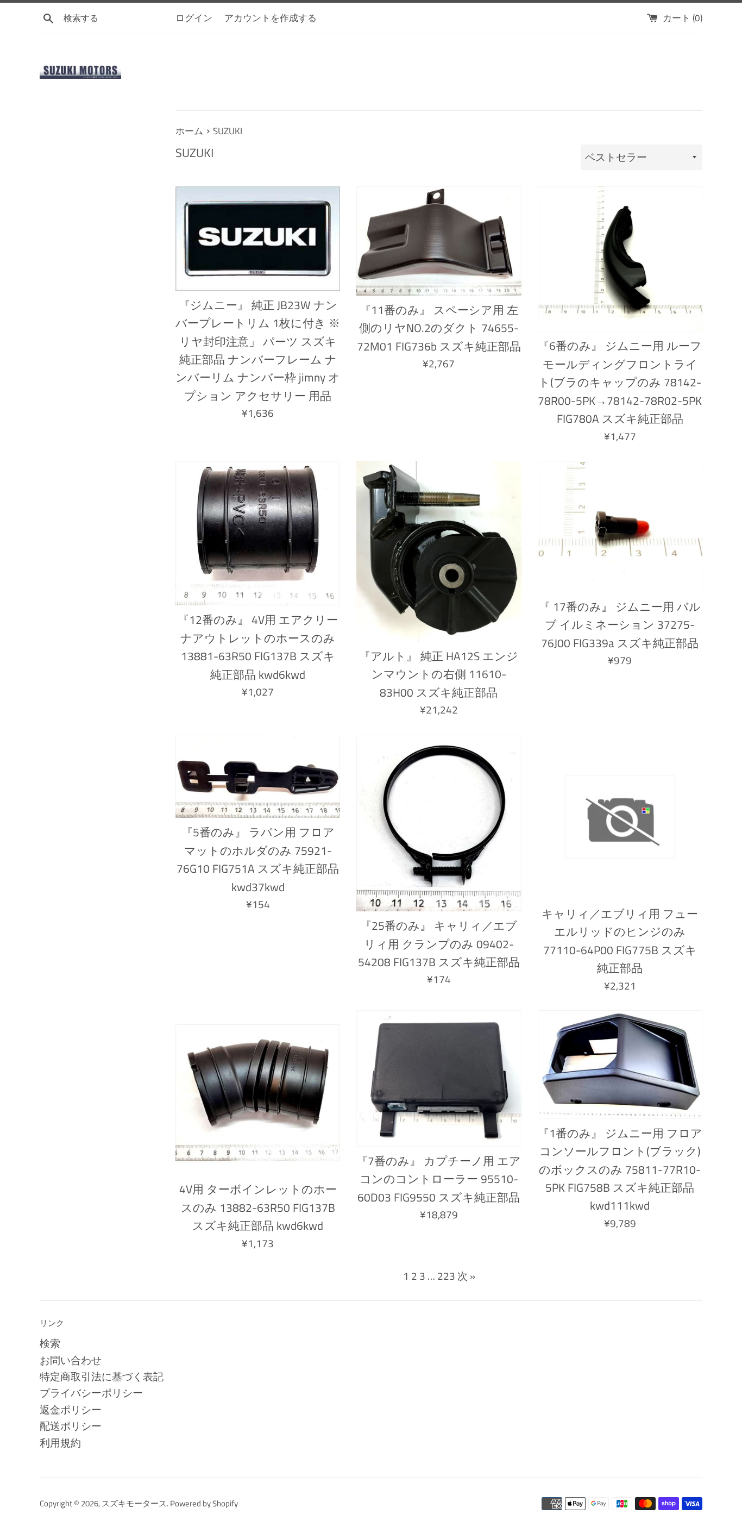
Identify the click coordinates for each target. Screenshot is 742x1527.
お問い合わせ (71, 1360)
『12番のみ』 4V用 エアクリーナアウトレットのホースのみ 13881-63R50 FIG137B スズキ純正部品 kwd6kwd (258, 647)
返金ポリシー (71, 1409)
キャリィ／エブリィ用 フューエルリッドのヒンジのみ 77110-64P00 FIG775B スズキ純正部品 (620, 941)
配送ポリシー (71, 1426)
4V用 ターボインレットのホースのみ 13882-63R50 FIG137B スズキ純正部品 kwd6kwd (258, 1207)
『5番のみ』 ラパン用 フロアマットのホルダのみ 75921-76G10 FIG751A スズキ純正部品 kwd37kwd (258, 859)
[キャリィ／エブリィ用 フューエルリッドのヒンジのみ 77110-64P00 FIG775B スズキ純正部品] (620, 817)
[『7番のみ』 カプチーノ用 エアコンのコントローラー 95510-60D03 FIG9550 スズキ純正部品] (438, 1078)
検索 (50, 1343)
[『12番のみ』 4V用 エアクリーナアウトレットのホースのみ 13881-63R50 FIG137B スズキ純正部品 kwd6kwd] (257, 533)
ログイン (193, 18)
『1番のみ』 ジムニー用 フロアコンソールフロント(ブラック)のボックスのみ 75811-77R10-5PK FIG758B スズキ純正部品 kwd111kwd (620, 1169)
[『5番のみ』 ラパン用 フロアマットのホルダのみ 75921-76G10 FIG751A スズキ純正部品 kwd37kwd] (257, 776)
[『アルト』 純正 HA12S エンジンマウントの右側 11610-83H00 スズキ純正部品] (438, 551)
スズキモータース (134, 1503)
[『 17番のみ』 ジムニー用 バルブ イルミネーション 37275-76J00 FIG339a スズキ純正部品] (620, 526)
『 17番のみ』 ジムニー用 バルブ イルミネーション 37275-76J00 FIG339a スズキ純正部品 (620, 625)
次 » (466, 1276)
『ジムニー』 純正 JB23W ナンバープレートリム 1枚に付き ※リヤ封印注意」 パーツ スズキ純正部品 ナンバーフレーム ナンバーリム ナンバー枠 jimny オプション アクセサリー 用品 (257, 350)
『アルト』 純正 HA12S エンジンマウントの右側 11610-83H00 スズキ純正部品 (438, 674)
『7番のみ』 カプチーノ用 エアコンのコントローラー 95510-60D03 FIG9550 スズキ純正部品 (438, 1179)
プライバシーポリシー (91, 1392)
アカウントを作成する (270, 18)
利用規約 (60, 1442)
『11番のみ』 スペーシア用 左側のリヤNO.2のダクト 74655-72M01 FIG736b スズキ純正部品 (439, 328)
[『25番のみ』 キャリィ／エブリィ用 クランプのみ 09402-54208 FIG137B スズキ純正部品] (438, 823)
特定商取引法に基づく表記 (102, 1376)
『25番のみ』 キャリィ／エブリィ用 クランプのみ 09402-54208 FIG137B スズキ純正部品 (439, 944)
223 (446, 1276)
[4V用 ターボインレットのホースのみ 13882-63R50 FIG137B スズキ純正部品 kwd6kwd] (257, 1092)
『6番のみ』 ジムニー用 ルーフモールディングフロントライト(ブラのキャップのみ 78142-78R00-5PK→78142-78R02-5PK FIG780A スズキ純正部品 (620, 382)
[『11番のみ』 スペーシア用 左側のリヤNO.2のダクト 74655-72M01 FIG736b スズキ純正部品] (438, 241)
